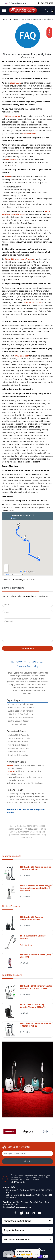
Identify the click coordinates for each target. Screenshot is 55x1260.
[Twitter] (21, 1213)
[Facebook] (15, 1213)
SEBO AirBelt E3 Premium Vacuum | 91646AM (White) (36, 868)
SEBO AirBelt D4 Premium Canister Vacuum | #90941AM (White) (36, 987)
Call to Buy (26, 944)
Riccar (7, 176)
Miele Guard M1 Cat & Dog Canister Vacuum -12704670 (33, 1006)
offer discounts (22, 356)
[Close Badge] (39, 1249)
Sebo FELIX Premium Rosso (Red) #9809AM (35, 955)
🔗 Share (49, 32)
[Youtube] (39, 1213)
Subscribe (27, 1161)
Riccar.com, (15, 83)
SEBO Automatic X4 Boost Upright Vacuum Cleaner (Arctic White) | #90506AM (36, 888)
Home (4, 19)
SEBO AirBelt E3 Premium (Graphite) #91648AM (32, 918)
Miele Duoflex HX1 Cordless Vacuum (33, 937)
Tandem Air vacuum (33, 302)
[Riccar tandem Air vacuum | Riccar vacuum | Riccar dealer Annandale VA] (23, 302)
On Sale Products (11, 905)
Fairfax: (10, 765)
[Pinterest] (33, 1213)
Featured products (11, 855)
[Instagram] (27, 1213)
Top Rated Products (12, 974)
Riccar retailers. (29, 133)
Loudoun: (11, 771)
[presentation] (3, 1131)
